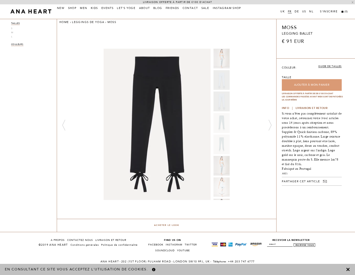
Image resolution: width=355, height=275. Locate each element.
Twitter (191, 245)
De (297, 12)
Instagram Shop (227, 8)
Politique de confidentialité (119, 245)
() (346, 11)
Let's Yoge (126, 8)
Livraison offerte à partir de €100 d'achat (177, 2)
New (60, 8)
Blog (157, 8)
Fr (290, 12)
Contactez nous (80, 240)
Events (107, 8)
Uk (282, 12)
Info (285, 108)
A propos (58, 240)
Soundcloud (165, 250)
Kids (94, 8)
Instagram (174, 245)
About (144, 8)
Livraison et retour (311, 108)
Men (83, 8)
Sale (205, 8)
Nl (311, 12)
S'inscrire (329, 12)
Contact (190, 8)
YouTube (183, 250)
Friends (172, 8)
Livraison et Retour (110, 240)
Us (304, 12)
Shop (72, 8)
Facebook (155, 245)
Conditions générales (85, 245)
